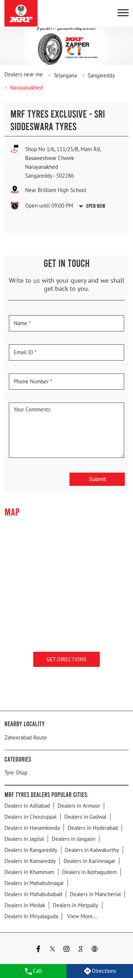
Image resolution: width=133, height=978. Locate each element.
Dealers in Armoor (79, 805)
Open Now (95, 205)
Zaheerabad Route (25, 737)
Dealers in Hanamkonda (32, 827)
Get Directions (66, 658)
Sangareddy (101, 75)
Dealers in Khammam (29, 872)
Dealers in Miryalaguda (31, 916)
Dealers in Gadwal (85, 816)
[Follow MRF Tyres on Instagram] (66, 950)
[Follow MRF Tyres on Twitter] (52, 950)
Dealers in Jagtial (24, 838)
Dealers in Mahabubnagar (34, 883)
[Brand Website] (95, 950)
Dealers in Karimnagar (89, 860)
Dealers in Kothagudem (89, 872)
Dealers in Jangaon (73, 838)
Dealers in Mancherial (95, 894)
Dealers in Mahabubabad (33, 894)
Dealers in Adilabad (27, 805)
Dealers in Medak (24, 905)
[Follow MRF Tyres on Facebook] (38, 950)
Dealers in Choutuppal (30, 816)
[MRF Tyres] (21, 13)
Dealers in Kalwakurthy (92, 849)
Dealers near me (23, 74)
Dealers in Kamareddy (30, 860)
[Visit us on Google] (81, 950)
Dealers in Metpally (75, 905)
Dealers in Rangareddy (30, 849)
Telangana (65, 75)
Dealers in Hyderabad (93, 827)
